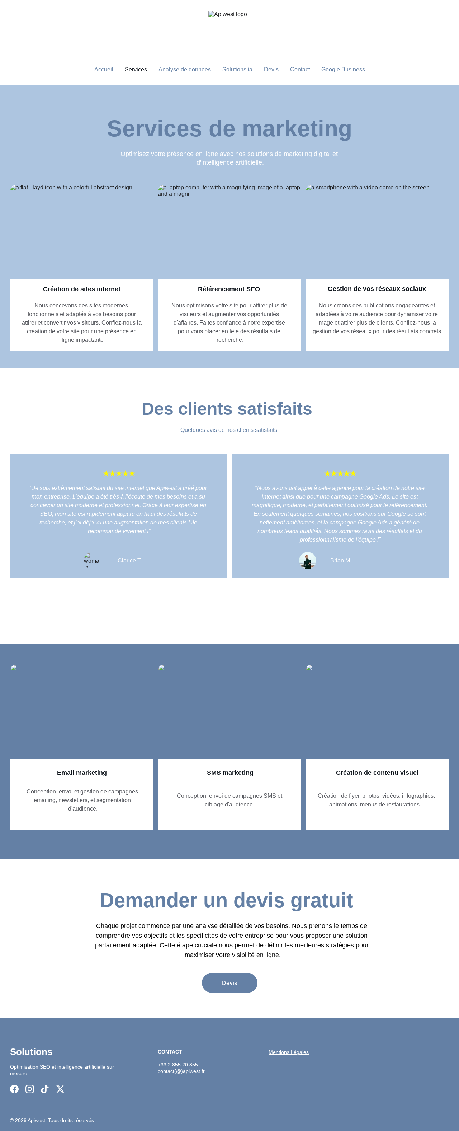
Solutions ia (237, 69)
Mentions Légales (289, 1052)
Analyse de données (184, 69)
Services (136, 69)
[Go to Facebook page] (14, 1089)
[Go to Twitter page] (60, 1089)
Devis (271, 69)
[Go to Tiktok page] (45, 1089)
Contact (300, 69)
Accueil (103, 69)
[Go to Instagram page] (29, 1089)
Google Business (343, 69)
